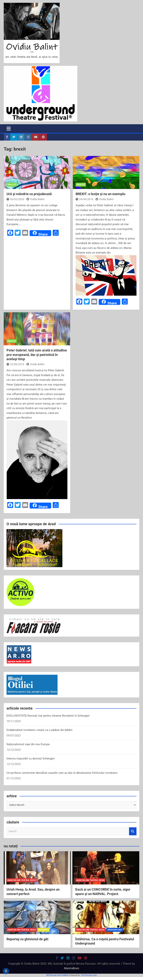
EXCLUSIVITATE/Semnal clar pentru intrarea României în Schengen (48, 715)
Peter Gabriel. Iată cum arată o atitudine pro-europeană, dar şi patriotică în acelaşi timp (37, 354)
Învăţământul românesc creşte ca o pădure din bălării (39, 730)
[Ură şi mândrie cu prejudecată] (37, 172)
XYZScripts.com (89, 975)
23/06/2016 (17, 364)
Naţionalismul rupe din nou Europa (28, 744)
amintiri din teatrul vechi (21, 880)
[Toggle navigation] (9, 128)
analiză (11, 184)
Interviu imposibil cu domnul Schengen (31, 758)
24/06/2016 (86, 199)
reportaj (44, 930)
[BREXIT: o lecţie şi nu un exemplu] (106, 172)
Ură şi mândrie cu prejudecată (29, 194)
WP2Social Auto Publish (57, 975)
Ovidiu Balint (37, 199)
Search (132, 831)
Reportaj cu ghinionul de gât (27, 939)
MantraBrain (71, 968)
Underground (114, 930)
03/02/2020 (17, 199)
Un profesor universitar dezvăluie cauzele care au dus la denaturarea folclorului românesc (62, 772)
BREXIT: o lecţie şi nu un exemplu (100, 194)
